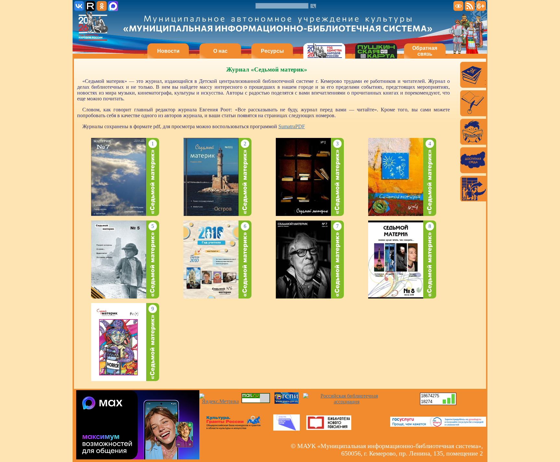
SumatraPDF (291, 126)
